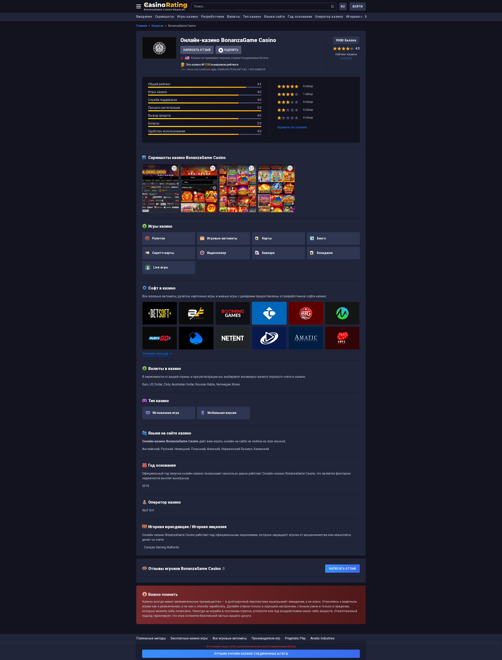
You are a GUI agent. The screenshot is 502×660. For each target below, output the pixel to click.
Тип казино (252, 16)
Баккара (268, 253)
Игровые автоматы (221, 238)
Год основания (300, 16)
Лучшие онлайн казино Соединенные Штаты (251, 653)
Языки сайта (274, 16)
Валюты (233, 16)
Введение (144, 16)
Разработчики (212, 16)
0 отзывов (346, 58)
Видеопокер (216, 253)
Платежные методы (151, 638)
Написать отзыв (197, 49)
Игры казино (187, 16)
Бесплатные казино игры (189, 638)
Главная (141, 25)
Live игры (160, 267)
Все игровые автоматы (230, 638)
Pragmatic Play (295, 638)
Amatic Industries (322, 638)
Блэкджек (324, 253)
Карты (266, 238)
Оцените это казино (292, 127)
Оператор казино (329, 16)
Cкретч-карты (162, 253)
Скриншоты (164, 16)
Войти (358, 6)
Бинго (321, 238)
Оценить (231, 49)
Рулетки (158, 238)
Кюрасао (158, 25)
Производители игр (266, 638)
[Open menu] (138, 6)
